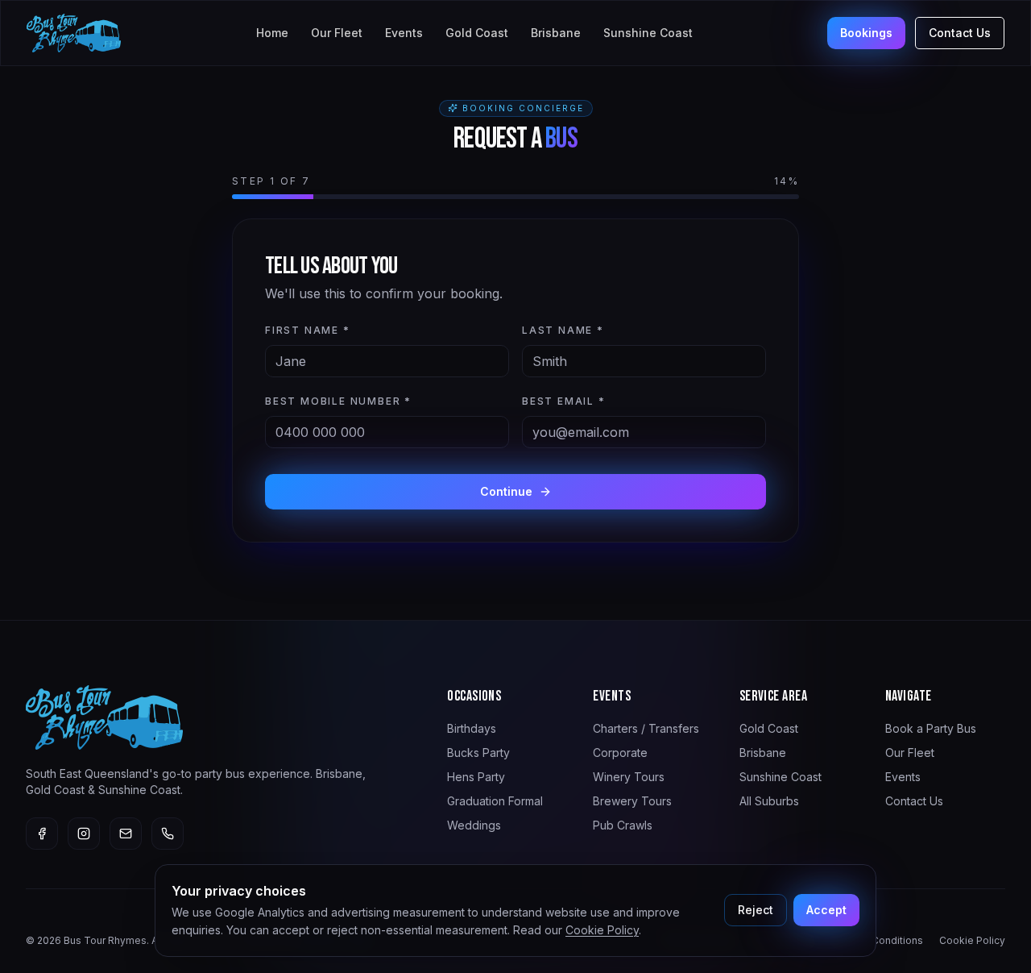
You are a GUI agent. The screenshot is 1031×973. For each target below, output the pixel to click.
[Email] (126, 833)
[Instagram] (84, 833)
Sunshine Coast (648, 33)
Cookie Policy (602, 930)
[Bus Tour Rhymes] (74, 33)
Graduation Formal (495, 801)
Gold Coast (476, 33)
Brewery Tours (632, 801)
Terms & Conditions (876, 940)
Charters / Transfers (646, 728)
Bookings (866, 33)
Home (272, 33)
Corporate (620, 752)
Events (404, 33)
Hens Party (476, 777)
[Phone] (167, 833)
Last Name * (563, 330)
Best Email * (564, 401)
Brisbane (556, 33)
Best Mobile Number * (338, 401)
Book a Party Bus (930, 728)
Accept (826, 910)
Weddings (474, 825)
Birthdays (471, 728)
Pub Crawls (622, 825)
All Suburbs (769, 801)
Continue (506, 491)
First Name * (307, 330)
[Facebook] (42, 833)
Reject (755, 910)
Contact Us (960, 33)
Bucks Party (478, 752)
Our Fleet (336, 33)
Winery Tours (629, 777)
